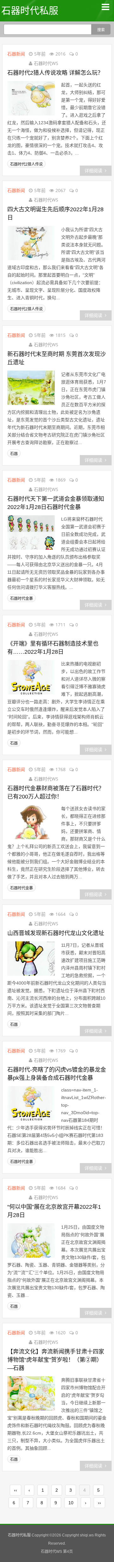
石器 (14, 454)
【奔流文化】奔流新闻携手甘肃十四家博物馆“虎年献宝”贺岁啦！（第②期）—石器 (55, 1359)
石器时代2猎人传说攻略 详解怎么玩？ (55, 73)
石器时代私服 (29, 10)
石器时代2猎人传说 (26, 164)
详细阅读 (93, 170)
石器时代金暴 (21, 598)
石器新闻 (16, 54)
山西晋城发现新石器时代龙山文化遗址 (55, 933)
